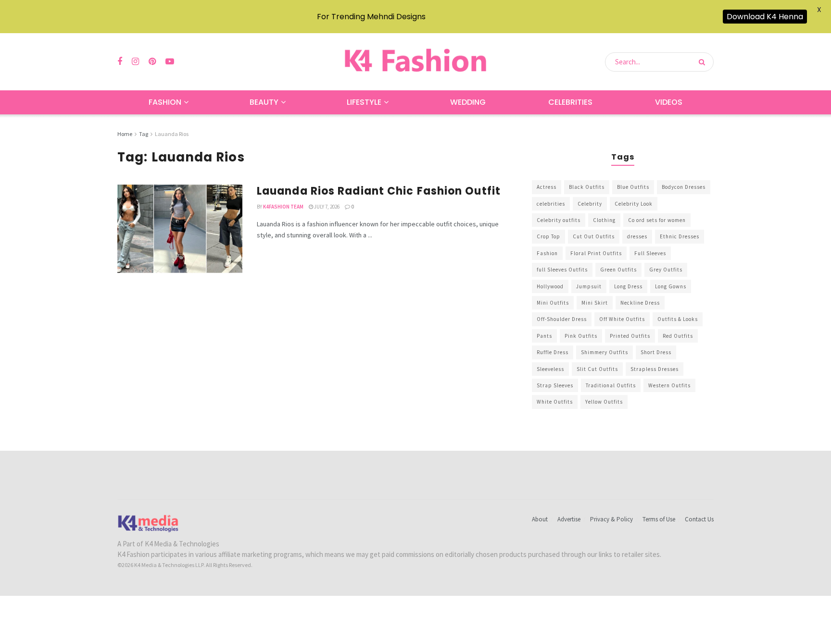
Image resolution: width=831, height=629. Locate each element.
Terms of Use (658, 519)
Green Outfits (618, 269)
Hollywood (550, 286)
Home (124, 133)
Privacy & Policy (611, 519)
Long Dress (628, 286)
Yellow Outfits (604, 401)
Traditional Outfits (611, 385)
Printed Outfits (630, 336)
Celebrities (570, 102)
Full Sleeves (650, 253)
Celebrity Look (634, 203)
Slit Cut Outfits (597, 369)
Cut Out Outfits (594, 236)
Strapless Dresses (654, 369)
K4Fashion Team (283, 206)
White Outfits (555, 401)
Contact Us (699, 519)
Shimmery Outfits (604, 352)
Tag (143, 133)
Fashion (165, 102)
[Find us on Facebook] (119, 61)
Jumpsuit (589, 286)
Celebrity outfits (558, 220)
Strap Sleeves (555, 385)
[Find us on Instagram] (135, 61)
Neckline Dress (640, 302)
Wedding (468, 102)
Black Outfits (586, 187)
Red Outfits (678, 336)
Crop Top (548, 236)
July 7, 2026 (326, 206)
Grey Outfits (665, 269)
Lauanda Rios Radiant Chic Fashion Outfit (379, 191)
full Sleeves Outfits (562, 269)
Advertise (568, 519)
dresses (637, 236)
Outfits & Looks (677, 319)
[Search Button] (704, 62)
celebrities (551, 203)
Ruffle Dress (552, 352)
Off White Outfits (622, 319)
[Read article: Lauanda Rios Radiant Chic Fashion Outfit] (179, 228)
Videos (668, 102)
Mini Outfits (553, 302)
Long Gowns (670, 286)
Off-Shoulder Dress (562, 319)
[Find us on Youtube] (169, 61)
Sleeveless (550, 369)
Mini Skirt (594, 302)
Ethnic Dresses (679, 236)
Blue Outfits (633, 187)
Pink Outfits (581, 336)
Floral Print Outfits (596, 253)
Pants (544, 336)
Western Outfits (669, 385)
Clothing (604, 220)
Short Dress (656, 352)
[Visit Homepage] (415, 62)
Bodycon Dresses (683, 187)
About (540, 519)
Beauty (264, 102)
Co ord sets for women (657, 220)
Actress (546, 187)
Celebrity (590, 203)
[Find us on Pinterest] (152, 61)
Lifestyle (364, 102)
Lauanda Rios (172, 133)
